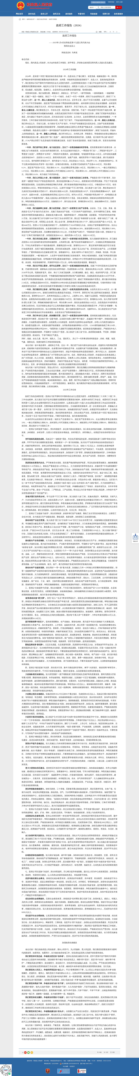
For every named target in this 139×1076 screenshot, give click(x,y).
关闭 (113, 1052)
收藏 (100, 31)
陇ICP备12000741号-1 (86, 1063)
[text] (106, 7)
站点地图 (65, 1066)
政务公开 (44, 14)
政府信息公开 (31, 19)
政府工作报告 (53, 19)
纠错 (100, 1052)
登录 (117, 2)
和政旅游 (93, 14)
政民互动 (56, 14)
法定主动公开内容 (42, 19)
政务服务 (69, 14)
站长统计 (72, 1066)
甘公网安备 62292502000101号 (70, 1063)
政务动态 (31, 14)
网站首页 (19, 14)
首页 (23, 19)
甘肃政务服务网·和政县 (98, 2)
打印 (107, 1052)
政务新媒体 (118, 14)
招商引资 (106, 14)
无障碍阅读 (111, 2)
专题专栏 (81, 14)
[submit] (118, 7)
